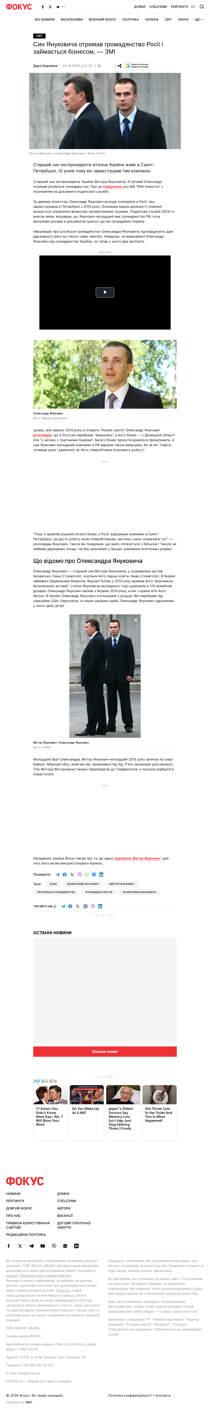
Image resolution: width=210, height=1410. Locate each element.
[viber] (53, 1246)
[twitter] (20, 1246)
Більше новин (105, 1051)
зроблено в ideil (19, 1402)
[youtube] (42, 1246)
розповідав (42, 435)
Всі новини (45, 19)
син (54, 883)
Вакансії (65, 1216)
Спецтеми (158, 6)
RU (193, 6)
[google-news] (65, 1246)
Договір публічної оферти (73, 1225)
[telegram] (31, 1246)
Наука (183, 19)
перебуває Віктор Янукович (137, 858)
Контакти (163, 1395)
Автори (64, 1208)
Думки (139, 6)
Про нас (13, 1216)
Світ (168, 19)
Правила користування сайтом (28, 1225)
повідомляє (112, 186)
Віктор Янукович (122, 883)
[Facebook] (43, 6)
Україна (152, 19)
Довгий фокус (19, 1208)
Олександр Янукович (84, 883)
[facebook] (8, 1246)
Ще (197, 19)
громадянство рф (99, 892)
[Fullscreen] (172, 345)
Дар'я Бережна (45, 66)
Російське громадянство (57, 892)
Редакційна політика (26, 1235)
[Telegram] (57, 6)
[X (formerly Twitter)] (50, 6)
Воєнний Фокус (102, 19)
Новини (13, 1194)
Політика (130, 19)
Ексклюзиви (72, 19)
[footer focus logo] (25, 1181)
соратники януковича (140, 892)
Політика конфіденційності (130, 1395)
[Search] (201, 6)
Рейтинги (179, 6)
